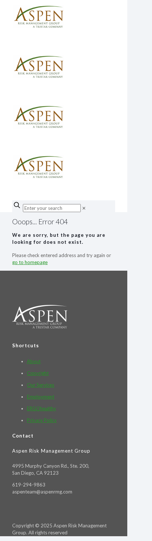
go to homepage (30, 262)
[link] (84, 208)
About (34, 361)
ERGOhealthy (41, 408)
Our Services (40, 385)
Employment (40, 397)
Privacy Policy (42, 420)
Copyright (38, 373)
